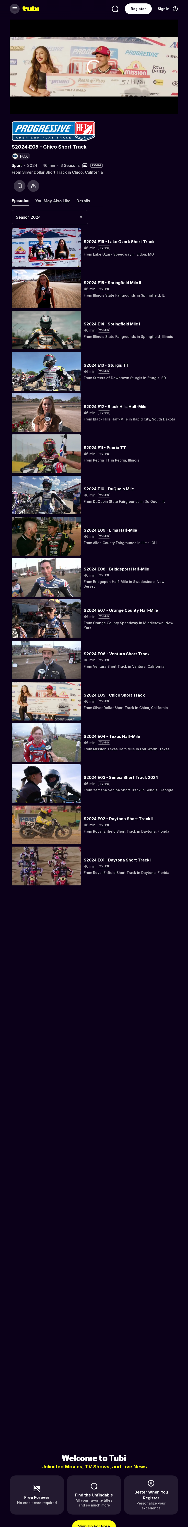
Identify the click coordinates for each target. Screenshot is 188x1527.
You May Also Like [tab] (52, 200)
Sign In (163, 9)
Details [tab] (83, 200)
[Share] (33, 186)
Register (138, 9)
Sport (17, 165)
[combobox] (50, 217)
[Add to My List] (19, 186)
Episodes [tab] (20, 200)
